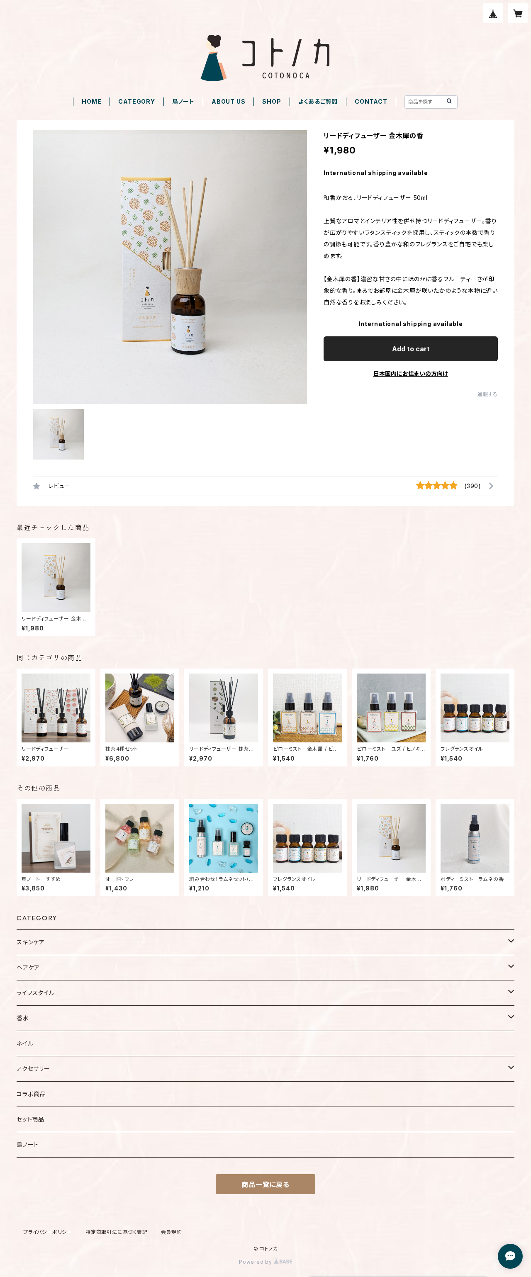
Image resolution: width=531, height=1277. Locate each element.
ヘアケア (28, 967)
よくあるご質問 (318, 101)
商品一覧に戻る (265, 1184)
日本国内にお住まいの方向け (410, 373)
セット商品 (30, 1119)
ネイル (25, 1043)
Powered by (256, 1262)
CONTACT (371, 101)
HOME (91, 101)
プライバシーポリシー (47, 1232)
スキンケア (31, 942)
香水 (23, 1018)
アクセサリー (33, 1068)
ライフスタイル (36, 992)
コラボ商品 (31, 1093)
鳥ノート (183, 101)
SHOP (271, 101)
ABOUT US (228, 101)
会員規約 (171, 1232)
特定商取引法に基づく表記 (116, 1232)
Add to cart (411, 349)
